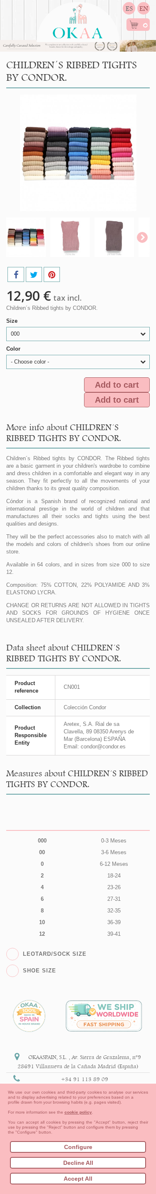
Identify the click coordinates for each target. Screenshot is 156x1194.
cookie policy (78, 1112)
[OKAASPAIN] (78, 19)
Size (12, 321)
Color (14, 349)
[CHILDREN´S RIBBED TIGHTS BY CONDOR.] (26, 237)
